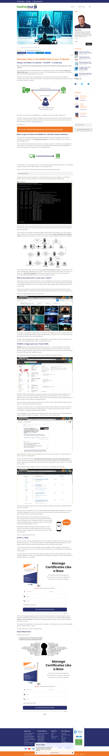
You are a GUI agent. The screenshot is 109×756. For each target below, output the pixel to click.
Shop (90, 6)
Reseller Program (41, 734)
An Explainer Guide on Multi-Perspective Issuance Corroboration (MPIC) (85, 68)
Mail (49, 52)
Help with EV (63, 737)
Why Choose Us (54, 736)
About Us (72, 6)
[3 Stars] (20, 50)
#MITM (44, 714)
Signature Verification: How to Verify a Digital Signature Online (85, 63)
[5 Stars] (23, 50)
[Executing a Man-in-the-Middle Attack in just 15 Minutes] (45, 27)
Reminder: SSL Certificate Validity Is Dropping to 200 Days (85, 52)
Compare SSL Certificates (29, 742)
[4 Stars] (21, 50)
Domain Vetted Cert (28, 734)
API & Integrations (41, 737)
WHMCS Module (41, 739)
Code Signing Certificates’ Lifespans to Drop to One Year (85, 57)
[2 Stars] (19, 50)
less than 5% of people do (30, 273)
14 (72, 55)
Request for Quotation (28, 743)
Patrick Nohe (78, 30)
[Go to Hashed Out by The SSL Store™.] (17, 48)
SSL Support (63, 733)
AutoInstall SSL (41, 740)
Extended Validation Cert (29, 733)
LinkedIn (41, 52)
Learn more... (65, 613)
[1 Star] (17, 50)
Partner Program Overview (43, 733)
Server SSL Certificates (28, 737)
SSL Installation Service (66, 742)
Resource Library (81, 6)
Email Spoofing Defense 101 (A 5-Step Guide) (83, 97)
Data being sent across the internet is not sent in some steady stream (51, 458)
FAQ (62, 736)
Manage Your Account (65, 734)
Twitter (32, 52)
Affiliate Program (41, 736)
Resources (53, 737)
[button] (79, 732)
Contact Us (63, 740)
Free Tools (26, 740)
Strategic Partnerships (42, 742)
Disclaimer (77, 754)
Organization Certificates (29, 736)
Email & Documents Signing (29, 739)
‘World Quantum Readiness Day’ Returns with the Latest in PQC (85, 74)
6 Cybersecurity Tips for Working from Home (30, 639)
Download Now (83, 100)
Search (76, 41)
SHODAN (19, 347)
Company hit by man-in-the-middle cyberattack (31, 637)
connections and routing (40, 139)
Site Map (63, 739)
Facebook (22, 52)
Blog (52, 734)
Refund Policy (82, 754)
